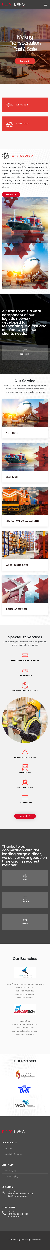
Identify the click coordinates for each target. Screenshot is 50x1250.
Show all (24, 816)
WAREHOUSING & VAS (17, 565)
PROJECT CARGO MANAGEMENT (22, 521)
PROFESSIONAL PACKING (25, 690)
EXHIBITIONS (25, 772)
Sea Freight (22, 123)
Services (8, 1148)
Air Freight (22, 104)
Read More (11, 194)
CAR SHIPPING (25, 675)
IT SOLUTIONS (25, 802)
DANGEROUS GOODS (25, 757)
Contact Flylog (11, 1176)
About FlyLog (10, 1170)
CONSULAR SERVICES (16, 609)
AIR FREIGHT (12, 432)
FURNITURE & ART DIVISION (25, 660)
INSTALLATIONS (25, 787)
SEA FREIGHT (12, 476)
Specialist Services (13, 1154)
